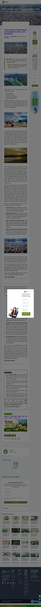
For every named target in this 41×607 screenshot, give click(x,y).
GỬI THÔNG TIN (26, 314)
